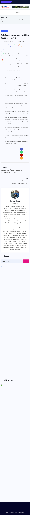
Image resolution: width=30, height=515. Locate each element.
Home (2, 17)
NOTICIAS (8, 17)
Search (26, 261)
